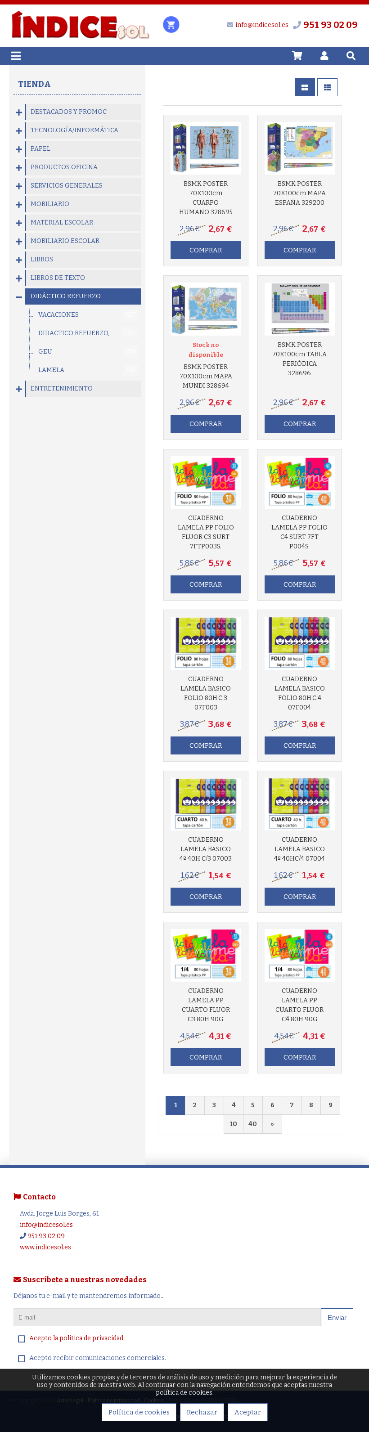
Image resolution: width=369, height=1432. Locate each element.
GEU (86, 351)
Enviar (337, 1317)
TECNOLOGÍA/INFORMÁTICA (74, 130)
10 (233, 1124)
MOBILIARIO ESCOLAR (65, 241)
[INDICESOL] (80, 38)
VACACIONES (86, 315)
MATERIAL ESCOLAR (62, 222)
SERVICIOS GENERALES (67, 185)
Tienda (34, 84)
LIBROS (42, 259)
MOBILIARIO (50, 204)
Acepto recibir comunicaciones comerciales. (97, 1358)
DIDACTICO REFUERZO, (86, 333)
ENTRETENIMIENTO (62, 388)
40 (252, 1124)
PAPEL (40, 149)
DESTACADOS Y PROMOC (69, 112)
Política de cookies (139, 1412)
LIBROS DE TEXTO (58, 278)
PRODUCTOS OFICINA (64, 167)
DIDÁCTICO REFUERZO (66, 296)
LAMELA (86, 370)
